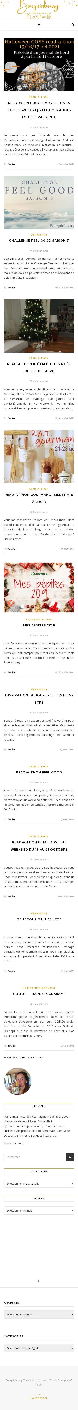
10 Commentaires (39, 635)
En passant (39, 234)
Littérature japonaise (39, 988)
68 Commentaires (39, 381)
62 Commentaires (39, 512)
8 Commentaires (39, 1004)
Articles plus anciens (25, 1057)
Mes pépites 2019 (39, 625)
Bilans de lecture (39, 619)
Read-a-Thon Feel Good (39, 772)
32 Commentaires (39, 712)
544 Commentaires (39, 859)
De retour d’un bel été (39, 919)
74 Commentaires (39, 250)
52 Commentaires (39, 127)
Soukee (11, 164)
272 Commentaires (39, 782)
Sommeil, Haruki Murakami (39, 994)
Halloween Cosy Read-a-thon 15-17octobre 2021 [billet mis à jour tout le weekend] (39, 110)
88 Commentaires (39, 929)
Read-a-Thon (39, 97)
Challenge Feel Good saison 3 (39, 240)
